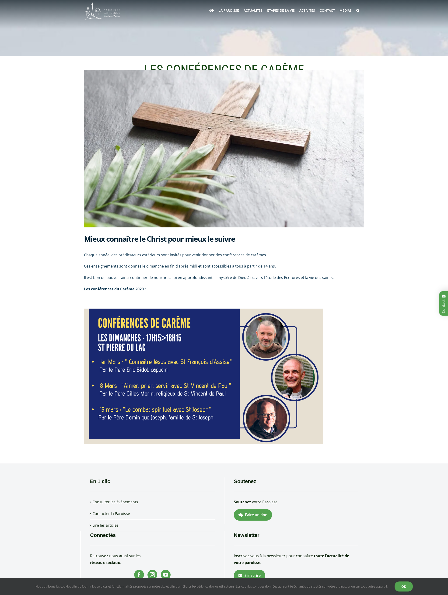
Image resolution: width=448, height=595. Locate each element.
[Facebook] (139, 575)
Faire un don (256, 514)
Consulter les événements (115, 502)
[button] (357, 10)
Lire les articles (105, 525)
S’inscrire (253, 575)
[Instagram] (152, 575)
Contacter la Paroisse (111, 513)
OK (403, 586)
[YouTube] (166, 575)
